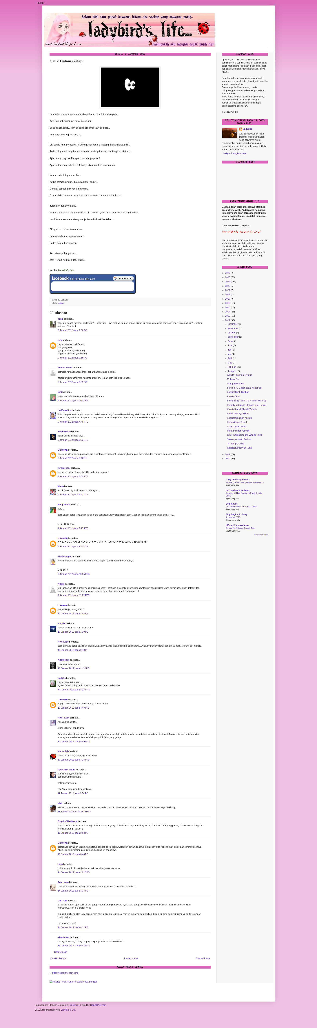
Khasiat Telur (233, 396)
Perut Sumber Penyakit (238, 431)
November (233, 328)
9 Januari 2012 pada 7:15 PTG (73, 528)
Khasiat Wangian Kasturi (239, 418)
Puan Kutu (63, 882)
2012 (228, 320)
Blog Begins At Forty (236, 514)
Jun (230, 350)
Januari (232, 371)
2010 (228, 458)
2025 (228, 277)
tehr (60, 340)
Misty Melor (64, 504)
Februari (232, 367)
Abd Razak (63, 717)
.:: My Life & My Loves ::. (238, 479)
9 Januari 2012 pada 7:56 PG (72, 330)
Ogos (231, 341)
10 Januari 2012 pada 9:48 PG (73, 650)
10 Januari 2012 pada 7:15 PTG (74, 759)
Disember (233, 324)
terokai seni (64, 468)
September (233, 337)
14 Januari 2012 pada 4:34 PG (73, 890)
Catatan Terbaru (58, 958)
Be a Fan (123, 278)
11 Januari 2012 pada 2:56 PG (73, 793)
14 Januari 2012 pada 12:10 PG (74, 872)
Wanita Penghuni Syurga (239, 375)
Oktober (232, 332)
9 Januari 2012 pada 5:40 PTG (73, 458)
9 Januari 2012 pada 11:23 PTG (73, 595)
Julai (230, 345)
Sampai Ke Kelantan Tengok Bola (240, 528)
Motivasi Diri (233, 379)
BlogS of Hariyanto (67, 821)
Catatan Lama (203, 958)
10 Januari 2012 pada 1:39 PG (73, 632)
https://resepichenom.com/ (65, 973)
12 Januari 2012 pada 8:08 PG (73, 833)
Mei (230, 354)
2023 (228, 286)
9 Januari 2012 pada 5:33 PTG (73, 440)
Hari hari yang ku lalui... (238, 490)
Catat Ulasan (60, 952)
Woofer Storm (65, 367)
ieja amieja (63, 751)
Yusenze (74, 1005)
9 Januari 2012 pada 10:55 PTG (74, 574)
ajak (60, 803)
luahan (61, 303)
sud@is (62, 678)
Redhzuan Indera (66, 769)
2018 (228, 294)
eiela (60, 864)
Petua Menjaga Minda (238, 413)
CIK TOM (62, 900)
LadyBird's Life (68, 1010)
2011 (228, 454)
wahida (61, 623)
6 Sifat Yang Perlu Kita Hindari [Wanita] (246, 400)
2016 (228, 303)
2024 (228, 281)
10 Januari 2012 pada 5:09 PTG (74, 741)
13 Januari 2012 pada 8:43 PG (73, 854)
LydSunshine (64, 410)
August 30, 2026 (233, 517)
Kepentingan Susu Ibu (238, 422)
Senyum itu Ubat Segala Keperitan (244, 388)
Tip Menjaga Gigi (235, 443)
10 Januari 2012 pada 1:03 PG (73, 613)
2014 (228, 311)
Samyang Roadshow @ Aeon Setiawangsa (245, 482)
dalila (60, 319)
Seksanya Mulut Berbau (239, 439)
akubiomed (63, 937)
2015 (228, 307)
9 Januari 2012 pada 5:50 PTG (73, 476)
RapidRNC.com (98, 1005)
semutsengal (64, 556)
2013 (228, 316)
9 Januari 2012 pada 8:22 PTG (73, 546)
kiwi (60, 392)
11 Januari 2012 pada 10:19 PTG (74, 811)
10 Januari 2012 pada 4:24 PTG (74, 689)
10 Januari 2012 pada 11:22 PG (73, 668)
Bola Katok (231, 504)
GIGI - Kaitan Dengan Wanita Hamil (244, 435)
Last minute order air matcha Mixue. (242, 506)
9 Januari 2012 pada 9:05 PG (72, 382)
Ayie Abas (63, 642)
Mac (230, 362)
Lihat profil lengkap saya (234, 153)
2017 (228, 299)
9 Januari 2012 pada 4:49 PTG (73, 422)
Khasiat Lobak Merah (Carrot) (242, 409)
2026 (228, 273)
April (230, 358)
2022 (228, 290)
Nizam (61, 584)
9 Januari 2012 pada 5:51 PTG (73, 494)
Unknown (63, 450)
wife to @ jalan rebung (237, 525)
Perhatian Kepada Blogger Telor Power (246, 405)
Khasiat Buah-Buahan (238, 392)
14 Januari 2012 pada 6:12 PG (73, 927)
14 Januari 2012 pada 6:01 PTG (74, 945)
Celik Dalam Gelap (236, 426)
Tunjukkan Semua (261, 535)
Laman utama (131, 958)
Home (41, 2)
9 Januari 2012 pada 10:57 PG (73, 400)
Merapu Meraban (235, 383)
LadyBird (247, 129)
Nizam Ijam (63, 660)
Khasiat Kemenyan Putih (239, 448)
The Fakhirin (64, 431)
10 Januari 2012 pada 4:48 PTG (74, 708)
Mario (61, 486)
